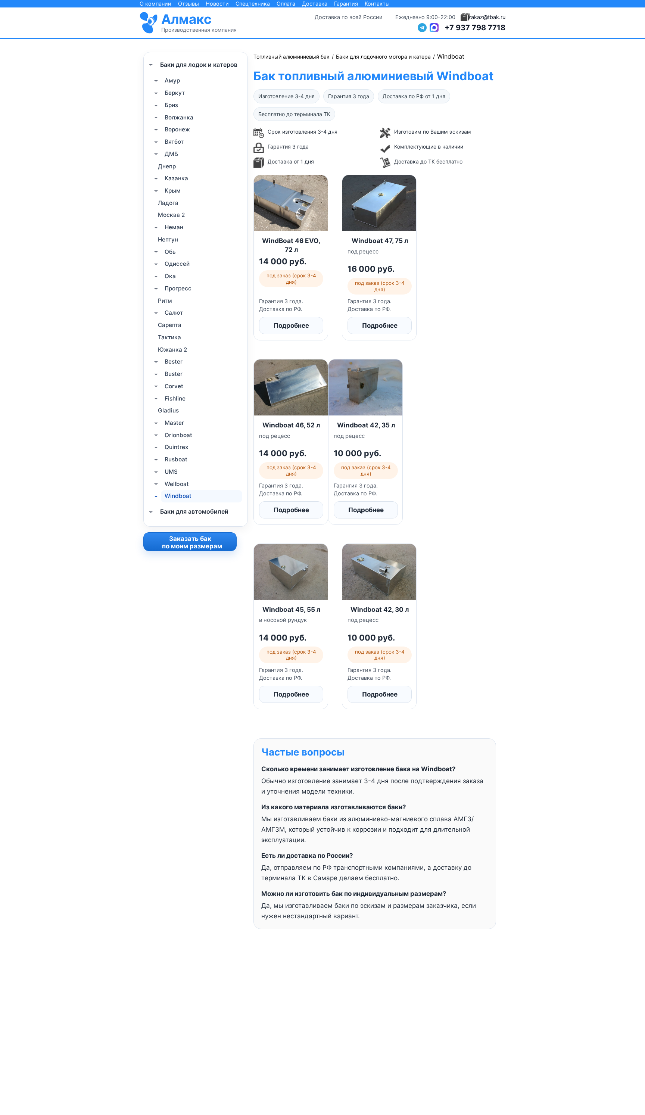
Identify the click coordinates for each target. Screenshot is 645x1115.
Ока (170, 276)
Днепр (167, 165)
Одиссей (177, 263)
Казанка (176, 178)
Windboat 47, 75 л (380, 241)
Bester (174, 361)
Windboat (178, 495)
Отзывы (188, 3)
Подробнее (291, 325)
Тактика (169, 337)
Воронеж (177, 129)
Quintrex (176, 447)
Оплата (286, 3)
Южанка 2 (172, 349)
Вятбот (174, 141)
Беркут (175, 92)
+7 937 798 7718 (475, 27)
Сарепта (169, 324)
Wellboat (177, 483)
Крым (173, 190)
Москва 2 (171, 214)
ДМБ (171, 154)
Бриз (171, 105)
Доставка (314, 3)
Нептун (168, 239)
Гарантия (346, 3)
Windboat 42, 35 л (366, 425)
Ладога (168, 202)
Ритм (165, 300)
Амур (172, 80)
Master (174, 422)
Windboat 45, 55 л (291, 609)
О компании (155, 3)
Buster (174, 373)
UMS (171, 471)
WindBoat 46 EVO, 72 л (291, 245)
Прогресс (178, 288)
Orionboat (178, 434)
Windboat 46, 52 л (291, 425)
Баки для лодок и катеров (198, 64)
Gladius (168, 410)
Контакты (377, 3)
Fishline (175, 398)
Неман (174, 227)
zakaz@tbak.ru (486, 17)
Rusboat (176, 459)
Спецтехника (253, 3)
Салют (174, 312)
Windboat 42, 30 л (379, 609)
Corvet (174, 386)
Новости (217, 3)
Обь (170, 251)
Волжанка (179, 117)
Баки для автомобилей (194, 511)
